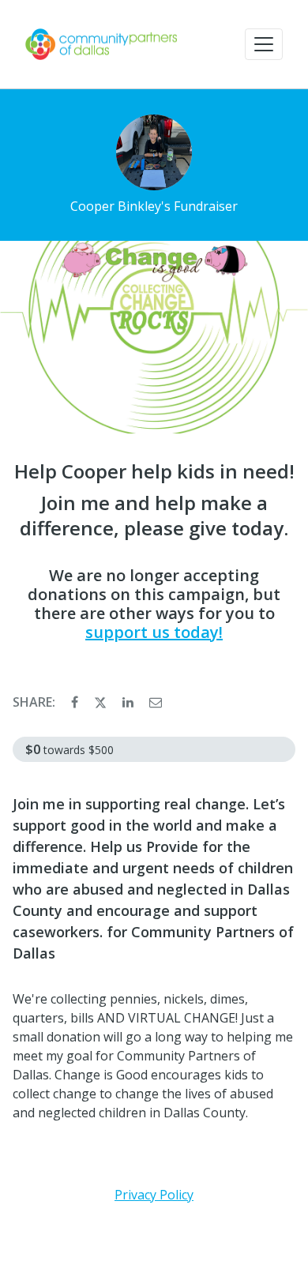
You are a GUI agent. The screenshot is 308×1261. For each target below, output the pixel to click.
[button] (264, 44)
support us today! (154, 632)
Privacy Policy (154, 1194)
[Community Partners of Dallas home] (101, 44)
